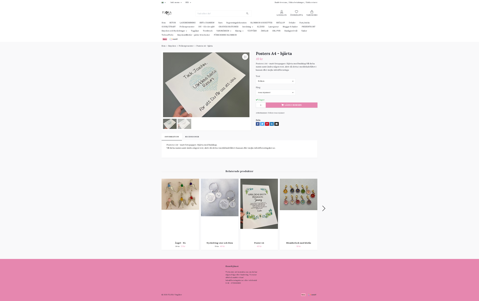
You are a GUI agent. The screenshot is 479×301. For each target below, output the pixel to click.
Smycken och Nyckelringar (173, 31)
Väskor (304, 31)
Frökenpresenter (187, 27)
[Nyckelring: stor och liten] (220, 209)
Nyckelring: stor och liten (220, 243)
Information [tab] (172, 137)
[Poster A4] (259, 209)
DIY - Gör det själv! (206, 27)
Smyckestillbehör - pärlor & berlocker (193, 35)
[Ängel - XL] (180, 209)
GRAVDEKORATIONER (228, 27)
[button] (323, 208)
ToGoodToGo (167, 35)
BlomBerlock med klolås (298, 243)
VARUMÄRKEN (222, 31)
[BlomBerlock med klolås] (298, 209)
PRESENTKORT (308, 27)
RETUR (173, 23)
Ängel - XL (180, 243)
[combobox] (276, 81)
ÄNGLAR (264, 31)
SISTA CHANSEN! (207, 23)
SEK (187, 2)
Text (258, 76)
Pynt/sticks (304, 23)
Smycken (172, 46)
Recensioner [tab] (192, 137)
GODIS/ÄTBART (169, 27)
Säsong (238, 31)
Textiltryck (207, 31)
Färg (258, 87)
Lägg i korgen (293, 105)
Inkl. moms (175, 2)
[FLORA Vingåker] (167, 13)
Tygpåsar (195, 31)
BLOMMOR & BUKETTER (261, 23)
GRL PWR (276, 31)
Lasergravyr (273, 27)
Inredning (246, 27)
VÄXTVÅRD (252, 31)
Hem (164, 23)
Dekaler (292, 23)
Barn (220, 23)
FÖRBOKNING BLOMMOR (225, 35)
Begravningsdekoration (236, 23)
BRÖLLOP (280, 23)
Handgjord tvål (290, 31)
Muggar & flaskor (290, 27)
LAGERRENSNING (188, 23)
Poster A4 (259, 243)
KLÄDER (260, 27)
